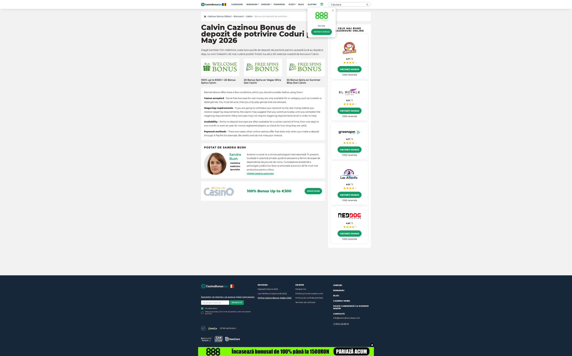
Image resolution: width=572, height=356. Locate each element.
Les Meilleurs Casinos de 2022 (272, 293)
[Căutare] (367, 4)
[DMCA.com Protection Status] (212, 328)
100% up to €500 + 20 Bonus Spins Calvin (218, 81)
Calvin (249, 16)
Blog (301, 4)
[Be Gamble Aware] (206, 339)
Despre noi (300, 289)
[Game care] (232, 339)
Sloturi (312, 4)
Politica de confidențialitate (309, 298)
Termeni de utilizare (305, 302)
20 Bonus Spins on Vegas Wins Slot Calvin (262, 81)
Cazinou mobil (341, 301)
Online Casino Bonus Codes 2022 (275, 298)
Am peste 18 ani (211, 308)
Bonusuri (252, 4)
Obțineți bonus (321, 32)
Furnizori (279, 4)
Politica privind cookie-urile (309, 293)
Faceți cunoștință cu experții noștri (351, 307)
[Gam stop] (219, 339)
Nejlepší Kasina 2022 (268, 289)
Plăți (292, 4)
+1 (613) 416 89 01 (341, 324)
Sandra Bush (235, 157)
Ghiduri (265, 4)
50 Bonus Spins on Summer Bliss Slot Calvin (303, 81)
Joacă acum (313, 191)
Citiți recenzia (349, 74)
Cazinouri (237, 4)
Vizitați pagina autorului (260, 173)
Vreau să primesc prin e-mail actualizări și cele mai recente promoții (228, 313)
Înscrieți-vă (237, 302)
